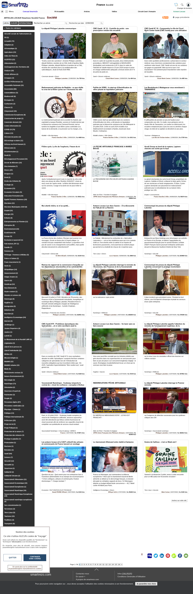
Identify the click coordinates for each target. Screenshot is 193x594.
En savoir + (80, 576)
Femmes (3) (8, 251)
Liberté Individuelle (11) (13, 350)
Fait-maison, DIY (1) (11, 244)
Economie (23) (9, 188)
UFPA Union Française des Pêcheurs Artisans (109, 196)
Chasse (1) (8, 107)
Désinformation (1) (11, 152)
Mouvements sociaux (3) (13, 373)
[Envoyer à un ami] (186, 555)
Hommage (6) (9, 299)
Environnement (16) (11, 229)
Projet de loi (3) (9, 424)
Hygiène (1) (8, 303)
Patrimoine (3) (9, 395)
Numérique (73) (10, 384)
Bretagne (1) (9, 100)
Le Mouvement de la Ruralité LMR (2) (18, 339)
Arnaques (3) (9, 78)
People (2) (8, 398)
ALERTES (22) (9, 60)
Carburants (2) (9, 104)
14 (113, 564)
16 (119, 564)
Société (51, 17)
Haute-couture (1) (10, 292)
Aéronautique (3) (10, 48)
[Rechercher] (182, 5)
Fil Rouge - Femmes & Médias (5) (16, 255)
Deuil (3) (7, 155)
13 (110, 564)
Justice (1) (8, 332)
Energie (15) (8, 214)
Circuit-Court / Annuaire (147, 11)
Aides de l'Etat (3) (10, 56)
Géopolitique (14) (10, 269)
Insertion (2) (8, 314)
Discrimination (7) (11, 166)
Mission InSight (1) (11, 358)
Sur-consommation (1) (12, 505)
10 (100, 564)
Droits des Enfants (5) (12, 181)
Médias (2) (8, 354)
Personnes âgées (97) (12, 402)
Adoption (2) (8, 45)
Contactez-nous (82, 574)
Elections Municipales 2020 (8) (15, 207)
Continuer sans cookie (35, 558)
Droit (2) (7, 177)
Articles (87, 11)
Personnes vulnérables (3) (14, 406)
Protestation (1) (10, 443)
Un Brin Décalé (61, 255)
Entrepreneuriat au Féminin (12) (16, 222)
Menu (11, 11)
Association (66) (10, 89)
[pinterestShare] (167, 555)
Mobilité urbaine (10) (11, 365)
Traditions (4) (9, 520)
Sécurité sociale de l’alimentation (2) (17, 34)
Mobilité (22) (8, 362)
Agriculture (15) (10, 52)
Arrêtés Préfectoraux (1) (13, 82)
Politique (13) (9, 413)
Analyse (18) (9, 71)
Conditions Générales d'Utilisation (131, 576)
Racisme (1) (8, 446)
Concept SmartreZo (30, 11)
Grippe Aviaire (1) (10, 277)
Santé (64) (8, 454)
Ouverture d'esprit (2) (12, 391)
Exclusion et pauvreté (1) (13, 240)
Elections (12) (9, 203)
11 (103, 564)
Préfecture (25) (10, 420)
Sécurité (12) (9, 461)
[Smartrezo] (18, 4)
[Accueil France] (2, 11)
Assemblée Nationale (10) (14, 85)
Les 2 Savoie (113, 255)
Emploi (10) (8, 211)
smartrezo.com (40, 574)
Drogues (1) (8, 174)
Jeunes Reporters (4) (12, 328)
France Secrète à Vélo (59, 137)
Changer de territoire (184, 8)
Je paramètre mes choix (146, 584)
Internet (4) (8, 321)
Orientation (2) (9, 387)
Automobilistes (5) (11, 93)
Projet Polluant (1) (11, 428)
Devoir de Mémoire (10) (13, 163)
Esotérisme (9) (9, 233)
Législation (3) (9, 343)
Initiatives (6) (9, 310)
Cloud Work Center (112, 78)
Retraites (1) (9, 450)
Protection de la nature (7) (14, 431)
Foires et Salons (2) (11, 258)
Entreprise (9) (9, 225)
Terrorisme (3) (9, 509)
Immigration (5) (10, 306)
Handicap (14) (9, 284)
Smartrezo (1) (9, 468)
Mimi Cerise (165, 492)
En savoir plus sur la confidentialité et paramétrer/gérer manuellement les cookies (25, 568)
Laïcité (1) (8, 336)
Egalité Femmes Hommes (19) (15, 199)
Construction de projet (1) (13, 118)
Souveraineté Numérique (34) (15, 490)
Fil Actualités (59, 11)
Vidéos (114, 11)
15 (116, 564)
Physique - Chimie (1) (12, 409)
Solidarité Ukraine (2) (12, 476)
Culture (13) (8, 133)
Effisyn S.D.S (112, 492)
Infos (125, 574)
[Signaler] (143, 555)
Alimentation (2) (10, 63)
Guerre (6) (8, 280)
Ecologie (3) (8, 185)
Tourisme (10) (9, 516)
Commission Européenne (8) (15, 115)
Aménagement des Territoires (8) (16, 67)
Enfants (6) (8, 218)
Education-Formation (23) (13, 196)
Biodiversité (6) (10, 96)
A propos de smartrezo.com (87, 579)
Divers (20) (8, 170)
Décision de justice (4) (12, 137)
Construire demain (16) (13, 122)
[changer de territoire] (176, 5)
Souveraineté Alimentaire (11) (15, 479)
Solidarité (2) (9, 472)
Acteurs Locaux (179, 11)
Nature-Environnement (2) (14, 376)
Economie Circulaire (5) (13, 192)
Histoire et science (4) (12, 295)
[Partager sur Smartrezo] (149, 555)
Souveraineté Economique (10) (15, 483)
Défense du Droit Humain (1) (14, 144)
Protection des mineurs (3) (14, 435)
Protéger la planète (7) (12, 439)
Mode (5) (7, 369)
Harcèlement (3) (10, 288)
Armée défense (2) (11, 74)
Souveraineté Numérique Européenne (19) (18, 495)
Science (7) (8, 457)
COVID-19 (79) (9, 129)
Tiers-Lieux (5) (9, 513)
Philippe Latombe (61, 78)
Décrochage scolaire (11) (13, 141)
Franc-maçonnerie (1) (12, 262)
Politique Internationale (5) (14, 417)
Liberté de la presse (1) (13, 347)
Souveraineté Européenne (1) (15, 487)
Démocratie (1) (9, 148)
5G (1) (6, 37)
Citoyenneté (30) (10, 111)
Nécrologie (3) (9, 380)
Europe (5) (8, 236)
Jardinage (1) (9, 325)
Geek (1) (7, 266)
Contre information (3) (12, 126)
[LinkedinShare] (161, 555)
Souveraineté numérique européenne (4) (18, 500)
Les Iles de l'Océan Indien (160, 137)
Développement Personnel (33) (15, 159)
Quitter (12, 558)
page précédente (182, 17)
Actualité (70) (9, 41)
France (62, 433)
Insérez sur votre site (179, 500)
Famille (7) (8, 247)
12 (106, 564)
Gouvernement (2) (11, 273)
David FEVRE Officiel (59, 492)
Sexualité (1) (9, 465)
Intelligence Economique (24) (15, 317)
